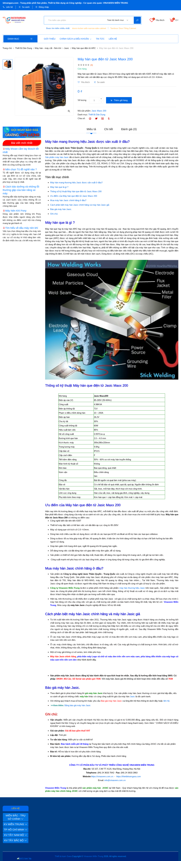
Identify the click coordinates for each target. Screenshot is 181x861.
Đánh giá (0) (129, 129)
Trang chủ (7, 48)
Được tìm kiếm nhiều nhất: (58, 28)
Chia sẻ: (81, 118)
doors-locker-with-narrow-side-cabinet (89, 28)
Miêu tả (91, 129)
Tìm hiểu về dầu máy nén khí (21, 228)
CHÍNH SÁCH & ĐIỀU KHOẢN (74, 39)
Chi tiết (108, 129)
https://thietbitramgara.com (128, 776)
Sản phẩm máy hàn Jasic (57, 157)
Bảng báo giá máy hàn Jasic (77, 705)
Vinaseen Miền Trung (93, 856)
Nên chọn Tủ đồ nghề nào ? (21, 169)
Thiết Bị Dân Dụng (23, 48)
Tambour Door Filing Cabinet (123, 28)
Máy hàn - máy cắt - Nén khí (48, 48)
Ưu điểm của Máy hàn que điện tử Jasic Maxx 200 (73, 196)
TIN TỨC (100, 39)
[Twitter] (96, 118)
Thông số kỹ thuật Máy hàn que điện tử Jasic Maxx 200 (76, 191)
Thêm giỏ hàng (120, 100)
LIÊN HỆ (113, 39)
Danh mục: (83, 114)
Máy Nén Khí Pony (15, 210)
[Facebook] (90, 118)
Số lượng (82, 100)
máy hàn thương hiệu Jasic (132, 588)
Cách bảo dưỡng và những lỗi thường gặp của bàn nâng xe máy (21, 190)
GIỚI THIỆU (49, 39)
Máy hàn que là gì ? (59, 187)
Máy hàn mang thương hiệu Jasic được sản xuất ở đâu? (76, 182)
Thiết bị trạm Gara (63, 856)
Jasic (66, 48)
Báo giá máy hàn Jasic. (61, 209)
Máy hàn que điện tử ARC (84, 48)
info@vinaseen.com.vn (115, 780)
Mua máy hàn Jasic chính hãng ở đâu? (68, 200)
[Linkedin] (102, 118)
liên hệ (166, 701)
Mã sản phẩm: (84, 111)
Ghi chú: (54, 214)
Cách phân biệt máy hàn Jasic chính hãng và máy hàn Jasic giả (79, 205)
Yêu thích (85, 82)
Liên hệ (9, 7)
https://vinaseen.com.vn (102, 776)
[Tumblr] (108, 118)
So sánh (25, 7)
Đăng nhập (43, 7)
